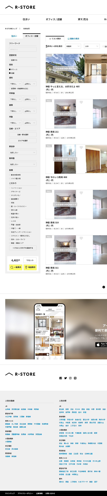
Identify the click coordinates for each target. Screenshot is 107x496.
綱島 (67, 482)
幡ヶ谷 (66, 443)
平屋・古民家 (15, 224)
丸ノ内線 (15, 424)
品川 (79, 412)
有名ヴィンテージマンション (21, 232)
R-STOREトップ (11, 28)
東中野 (98, 409)
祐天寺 (74, 422)
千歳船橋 (78, 433)
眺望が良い (15, 213)
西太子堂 (93, 422)
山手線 (7, 409)
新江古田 (73, 471)
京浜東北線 (15, 409)
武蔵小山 (100, 422)
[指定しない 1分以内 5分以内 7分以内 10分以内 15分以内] (23, 152)
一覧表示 (17, 267)
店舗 (12, 73)
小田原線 (8, 441)
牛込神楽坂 (82, 471)
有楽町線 (45, 424)
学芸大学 (70, 419)
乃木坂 (79, 464)
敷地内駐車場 (15, 175)
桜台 (81, 453)
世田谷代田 (63, 436)
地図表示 (31, 267)
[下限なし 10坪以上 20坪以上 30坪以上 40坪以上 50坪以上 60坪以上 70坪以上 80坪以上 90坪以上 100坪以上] (15, 122)
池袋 (104, 409)
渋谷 (71, 409)
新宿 (88, 409)
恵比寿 (61, 409)
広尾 (60, 461)
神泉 (71, 443)
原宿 (83, 409)
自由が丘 (78, 419)
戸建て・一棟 (15, 228)
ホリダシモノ (15, 195)
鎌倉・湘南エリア (17, 243)
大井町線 (31, 434)
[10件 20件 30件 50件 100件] (92, 46)
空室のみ (14, 60)
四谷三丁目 (63, 464)
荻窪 (84, 412)
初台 (60, 443)
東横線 (7, 434)
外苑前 (85, 464)
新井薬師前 (63, 453)
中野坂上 (75, 474)
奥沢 (67, 425)
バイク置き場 (15, 178)
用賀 (86, 422)
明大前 (61, 446)
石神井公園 (89, 453)
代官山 (61, 422)
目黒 (67, 409)
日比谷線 (23, 424)
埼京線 (36, 409)
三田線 (22, 416)
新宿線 (28, 416)
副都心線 (23, 427)
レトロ (13, 221)
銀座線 (7, 424)
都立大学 (86, 419)
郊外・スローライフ (18, 239)
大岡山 (61, 425)
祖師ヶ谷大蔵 (87, 433)
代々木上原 (96, 461)
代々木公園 (87, 461)
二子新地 (73, 482)
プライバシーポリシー (25, 493)
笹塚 (76, 443)
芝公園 (68, 474)
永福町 (68, 446)
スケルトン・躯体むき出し (20, 235)
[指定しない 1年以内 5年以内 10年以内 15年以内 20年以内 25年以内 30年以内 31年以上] (23, 164)
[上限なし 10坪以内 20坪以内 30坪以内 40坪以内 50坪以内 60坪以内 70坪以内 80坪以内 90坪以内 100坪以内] (30, 122)
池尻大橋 (94, 419)
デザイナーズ (15, 191)
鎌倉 (91, 482)
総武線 (23, 409)
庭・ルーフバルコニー (19, 206)
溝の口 (61, 482)
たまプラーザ (83, 482)
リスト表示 (56, 38)
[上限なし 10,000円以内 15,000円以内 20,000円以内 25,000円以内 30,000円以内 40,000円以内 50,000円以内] (30, 98)
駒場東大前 (92, 443)
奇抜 (12, 202)
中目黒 (68, 422)
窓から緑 (14, 210)
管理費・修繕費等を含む (19, 88)
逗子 (95, 482)
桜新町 (80, 422)
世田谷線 (38, 434)
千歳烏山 (83, 443)
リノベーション (16, 188)
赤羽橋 (61, 474)
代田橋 (99, 443)
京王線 (7, 449)
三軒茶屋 (62, 419)
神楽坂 (66, 461)
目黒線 (23, 434)
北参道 (72, 461)
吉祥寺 (61, 412)
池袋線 (7, 456)
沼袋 (70, 453)
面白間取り (15, 199)
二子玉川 (73, 425)
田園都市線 (15, 434)
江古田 (75, 453)
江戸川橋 (72, 464)
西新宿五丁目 (64, 471)
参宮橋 (61, 433)
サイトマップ (10, 493)
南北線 (15, 427)
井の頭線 (15, 449)
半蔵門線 (8, 427)
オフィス (14, 69)
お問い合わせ (50, 493)
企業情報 (39, 493)
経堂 (95, 433)
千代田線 (37, 424)
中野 (92, 409)
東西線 (30, 424)
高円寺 (68, 412)
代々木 (77, 409)
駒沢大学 (102, 419)
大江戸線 (8, 416)
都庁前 (90, 471)
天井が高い (15, 217)
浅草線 (15, 416)
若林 (79, 425)
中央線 (30, 409)
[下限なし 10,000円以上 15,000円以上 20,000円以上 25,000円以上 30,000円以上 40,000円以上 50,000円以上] (15, 98)
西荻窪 (74, 412)
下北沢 (71, 436)
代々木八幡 (69, 433)
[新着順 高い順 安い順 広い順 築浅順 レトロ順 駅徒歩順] (73, 46)
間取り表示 (74, 38)
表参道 (79, 461)
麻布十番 (97, 471)
